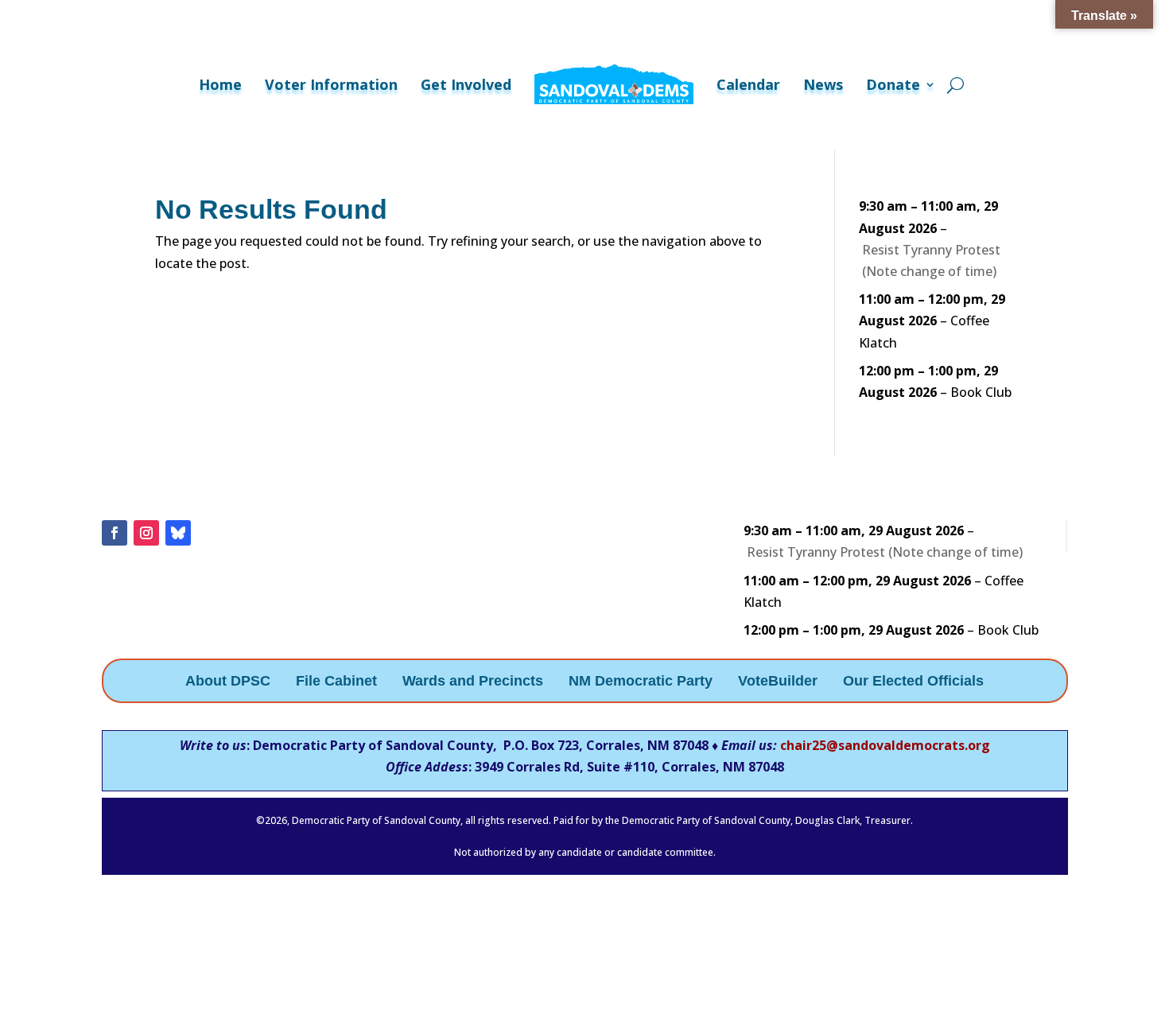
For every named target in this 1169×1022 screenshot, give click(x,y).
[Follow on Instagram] (146, 533)
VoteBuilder (778, 682)
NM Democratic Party (641, 682)
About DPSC (227, 682)
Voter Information (331, 84)
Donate (893, 84)
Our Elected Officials (913, 682)
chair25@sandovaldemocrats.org (885, 745)
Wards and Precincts (472, 682)
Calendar (748, 84)
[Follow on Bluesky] (178, 533)
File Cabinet (336, 682)
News (823, 84)
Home (220, 84)
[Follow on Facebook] (114, 533)
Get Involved (466, 84)
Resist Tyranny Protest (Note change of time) (931, 260)
